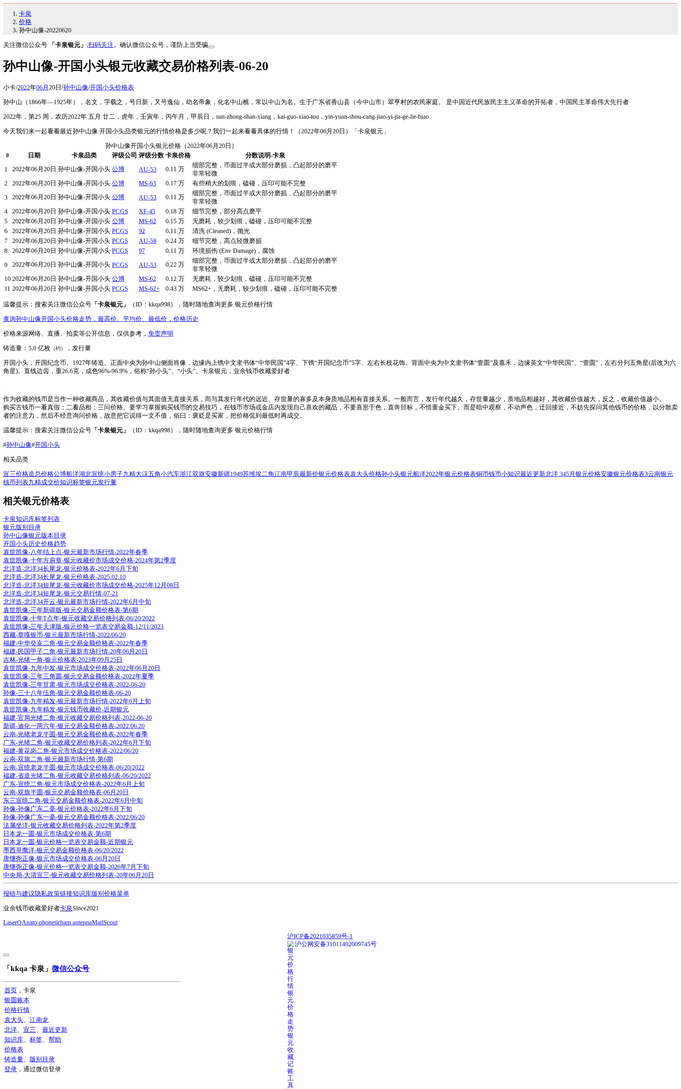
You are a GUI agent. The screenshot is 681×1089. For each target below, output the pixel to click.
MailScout (104, 922)
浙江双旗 (192, 474)
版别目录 (42, 1059)
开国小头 (47, 444)
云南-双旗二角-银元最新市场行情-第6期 (58, 759)
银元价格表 (334, 474)
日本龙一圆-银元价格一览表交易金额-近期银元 (68, 842)
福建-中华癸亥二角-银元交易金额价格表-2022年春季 (75, 643)
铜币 (482, 474)
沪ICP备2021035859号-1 (320, 936)
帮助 (54, 1039)
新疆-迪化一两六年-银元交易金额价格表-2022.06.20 (74, 726)
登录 (10, 1069)
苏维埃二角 (258, 474)
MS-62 (147, 221)
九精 (129, 474)
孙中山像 (75, 87)
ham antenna (76, 922)
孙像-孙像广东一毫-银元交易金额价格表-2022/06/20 (74, 817)
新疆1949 (230, 474)
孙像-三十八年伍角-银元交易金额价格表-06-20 (67, 692)
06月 (42, 87)
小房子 (113, 474)
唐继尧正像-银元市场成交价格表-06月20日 (62, 858)
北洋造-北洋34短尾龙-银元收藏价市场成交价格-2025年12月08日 (91, 585)
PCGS (120, 211)
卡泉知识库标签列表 (31, 519)
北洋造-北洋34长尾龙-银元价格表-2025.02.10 (64, 576)
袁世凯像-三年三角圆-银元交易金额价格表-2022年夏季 (78, 676)
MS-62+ (149, 288)
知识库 (82, 893)
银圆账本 (17, 1000)
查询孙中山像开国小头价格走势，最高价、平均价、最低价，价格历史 (101, 319)
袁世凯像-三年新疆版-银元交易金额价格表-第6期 (70, 610)
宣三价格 (15, 474)
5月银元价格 (583, 474)
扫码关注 (101, 44)
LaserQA (14, 922)
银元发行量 (101, 482)
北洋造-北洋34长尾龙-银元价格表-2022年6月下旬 (70, 568)
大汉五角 (148, 474)
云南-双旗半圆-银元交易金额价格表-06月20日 (66, 792)
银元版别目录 (22, 527)
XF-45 (147, 211)
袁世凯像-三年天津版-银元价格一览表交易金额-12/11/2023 (83, 626)
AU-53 (147, 169)
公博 (118, 169)
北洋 (10, 1029)
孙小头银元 (397, 474)
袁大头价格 (365, 474)
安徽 (211, 474)
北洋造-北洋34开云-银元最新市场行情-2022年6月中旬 (77, 601)
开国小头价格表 (112, 87)
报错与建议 (19, 893)
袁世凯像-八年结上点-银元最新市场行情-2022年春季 (75, 552)
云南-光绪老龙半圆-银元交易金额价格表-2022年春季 (75, 734)
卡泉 (25, 13)
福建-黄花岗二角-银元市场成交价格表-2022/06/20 (70, 750)
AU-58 (147, 240)
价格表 (13, 1049)
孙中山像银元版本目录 (34, 535)
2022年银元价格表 (451, 474)
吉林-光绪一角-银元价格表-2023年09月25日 (63, 659)
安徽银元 (613, 474)
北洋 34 (555, 474)
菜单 (123, 893)
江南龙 (39, 1019)
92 (142, 231)
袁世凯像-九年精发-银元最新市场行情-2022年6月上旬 (77, 701)
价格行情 (17, 1010)
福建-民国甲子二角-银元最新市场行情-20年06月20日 (75, 651)
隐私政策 (47, 893)
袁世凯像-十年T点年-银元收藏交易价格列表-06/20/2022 (79, 618)
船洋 (419, 474)
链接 (66, 893)
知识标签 (72, 482)
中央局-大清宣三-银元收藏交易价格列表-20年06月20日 (78, 875)
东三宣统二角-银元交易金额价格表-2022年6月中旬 (73, 800)
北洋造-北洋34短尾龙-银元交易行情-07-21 (60, 593)
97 (142, 250)
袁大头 (13, 1019)
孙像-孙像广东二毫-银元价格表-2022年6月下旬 (67, 808)
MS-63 (147, 183)
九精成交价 (44, 482)
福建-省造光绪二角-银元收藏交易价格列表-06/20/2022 (77, 775)
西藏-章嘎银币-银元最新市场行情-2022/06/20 (64, 634)
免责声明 (160, 333)
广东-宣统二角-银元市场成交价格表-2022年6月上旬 (74, 784)
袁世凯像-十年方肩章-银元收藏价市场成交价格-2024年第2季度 (89, 560)
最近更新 (532, 474)
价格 (25, 22)
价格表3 (637, 474)
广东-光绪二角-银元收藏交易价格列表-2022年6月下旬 (77, 742)
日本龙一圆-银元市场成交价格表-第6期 (57, 833)
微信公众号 (70, 968)
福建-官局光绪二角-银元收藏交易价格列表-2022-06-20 (77, 717)
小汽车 (170, 474)
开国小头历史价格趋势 (34, 543)
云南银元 (660, 474)
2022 (23, 87)
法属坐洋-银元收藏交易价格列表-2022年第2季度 (69, 825)
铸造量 (13, 1059)
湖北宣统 (91, 474)
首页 (10, 990)
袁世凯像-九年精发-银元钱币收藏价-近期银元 (66, 709)
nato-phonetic (43, 922)
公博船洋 (66, 474)
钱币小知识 (504, 474)
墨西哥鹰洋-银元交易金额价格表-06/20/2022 (63, 850)
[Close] (211, 47)
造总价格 (41, 474)
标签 (36, 1039)
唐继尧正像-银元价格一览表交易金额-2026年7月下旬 (76, 866)
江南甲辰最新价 (296, 474)
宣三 (29, 1029)
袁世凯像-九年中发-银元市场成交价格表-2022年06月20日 (81, 668)
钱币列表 (15, 482)
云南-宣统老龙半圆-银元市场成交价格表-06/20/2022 (74, 767)
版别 (97, 893)
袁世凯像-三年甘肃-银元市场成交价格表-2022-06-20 (74, 684)
